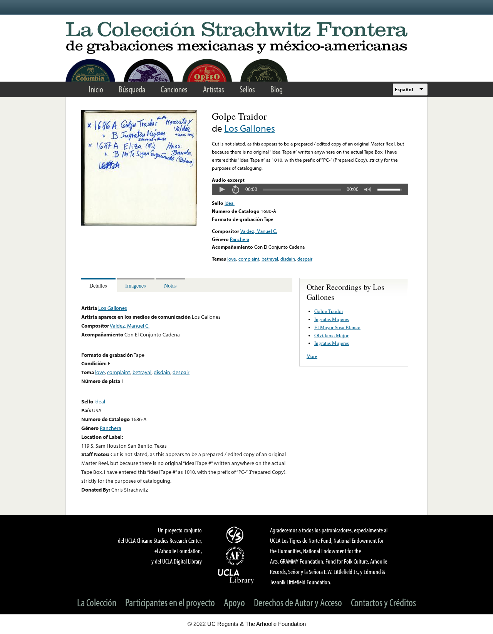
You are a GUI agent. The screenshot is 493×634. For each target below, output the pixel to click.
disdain (287, 259)
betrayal (270, 259)
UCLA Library (236, 576)
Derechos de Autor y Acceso (298, 602)
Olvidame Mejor (331, 335)
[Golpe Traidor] (139, 224)
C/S (236, 535)
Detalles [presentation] (98, 285)
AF (236, 556)
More (312, 356)
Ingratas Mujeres (331, 319)
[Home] (246, 38)
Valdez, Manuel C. (258, 231)
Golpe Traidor (328, 311)
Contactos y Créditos (383, 602)
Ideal (230, 203)
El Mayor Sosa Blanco (337, 327)
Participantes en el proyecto (170, 602)
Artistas (213, 89)
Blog (276, 89)
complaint (248, 259)
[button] (222, 189)
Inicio (96, 89)
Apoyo (234, 602)
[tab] (99, 285)
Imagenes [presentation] (135, 285)
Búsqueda (132, 89)
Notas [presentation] (170, 285)
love (231, 259)
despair (304, 259)
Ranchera (239, 239)
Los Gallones (249, 128)
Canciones (174, 89)
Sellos (247, 89)
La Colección (96, 602)
